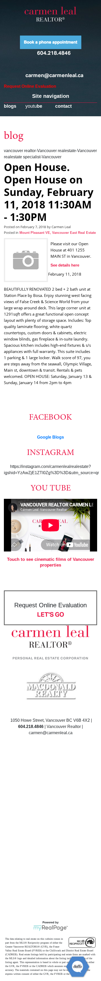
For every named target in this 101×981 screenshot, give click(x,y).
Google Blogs (50, 437)
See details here (65, 265)
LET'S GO (50, 614)
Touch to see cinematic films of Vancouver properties (50, 562)
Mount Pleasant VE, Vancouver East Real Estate (57, 233)
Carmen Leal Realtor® (50, 14)
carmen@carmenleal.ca (54, 75)
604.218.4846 (54, 53)
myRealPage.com (50, 928)
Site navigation (50, 96)
